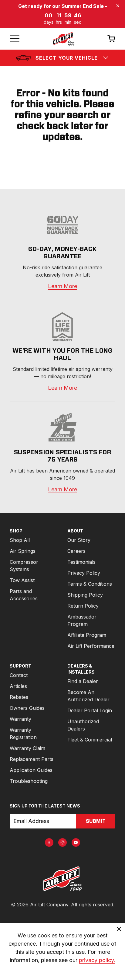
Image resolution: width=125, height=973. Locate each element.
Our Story (78, 540)
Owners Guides (27, 708)
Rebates (19, 697)
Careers (76, 551)
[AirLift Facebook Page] (49, 842)
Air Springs (22, 551)
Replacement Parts (31, 759)
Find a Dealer (82, 681)
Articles (18, 686)
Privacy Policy (83, 573)
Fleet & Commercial (89, 740)
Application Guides (31, 770)
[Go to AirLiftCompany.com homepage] (62, 878)
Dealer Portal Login (89, 710)
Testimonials (81, 562)
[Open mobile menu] (14, 38)
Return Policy (83, 606)
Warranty (20, 719)
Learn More (62, 286)
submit (96, 821)
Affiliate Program (86, 635)
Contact (19, 675)
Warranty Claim (27, 748)
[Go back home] (63, 38)
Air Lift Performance (90, 646)
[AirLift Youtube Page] (76, 842)
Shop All (20, 540)
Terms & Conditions (89, 584)
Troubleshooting (29, 781)
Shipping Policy (85, 595)
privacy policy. (97, 960)
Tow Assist (22, 580)
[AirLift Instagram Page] (62, 842)
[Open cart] (111, 38)
